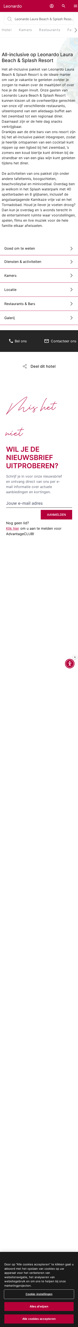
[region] (39, 1289)
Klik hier (12, 528)
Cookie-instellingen (39, 1294)
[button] (52, 6)
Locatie (10, 289)
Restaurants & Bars (19, 304)
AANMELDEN (56, 514)
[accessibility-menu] (70, 663)
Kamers (10, 275)
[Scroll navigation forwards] (74, 30)
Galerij (9, 318)
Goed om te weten (19, 248)
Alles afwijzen (39, 1306)
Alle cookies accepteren (39, 1318)
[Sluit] (74, 657)
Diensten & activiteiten (22, 261)
